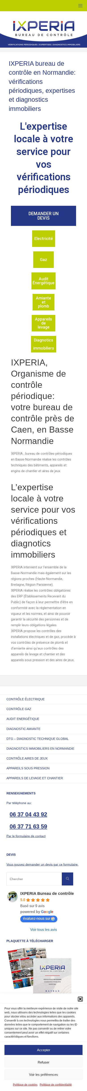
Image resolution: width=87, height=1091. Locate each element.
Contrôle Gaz (18, 709)
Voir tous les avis (43, 930)
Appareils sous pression (28, 768)
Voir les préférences (43, 1074)
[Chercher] (67, 878)
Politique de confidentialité (56, 1084)
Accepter (43, 1050)
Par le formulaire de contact (26, 836)
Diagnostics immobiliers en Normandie (40, 748)
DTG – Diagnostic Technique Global (37, 739)
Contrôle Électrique (25, 699)
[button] (80, 999)
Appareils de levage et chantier (34, 778)
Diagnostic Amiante (23, 729)
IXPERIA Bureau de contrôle (47, 893)
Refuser (43, 1062)
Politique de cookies (25, 1084)
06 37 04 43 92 (28, 814)
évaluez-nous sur (36, 918)
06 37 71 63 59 (28, 826)
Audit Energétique (22, 719)
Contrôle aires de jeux (27, 758)
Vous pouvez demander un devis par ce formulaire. (42, 864)
